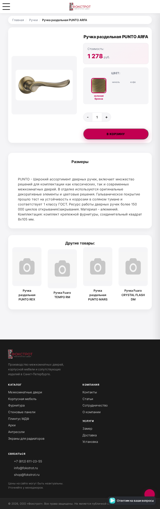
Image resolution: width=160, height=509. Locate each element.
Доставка (89, 435)
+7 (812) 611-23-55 (27, 461)
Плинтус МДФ (18, 419)
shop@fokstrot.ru (26, 475)
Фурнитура (16, 405)
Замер (87, 428)
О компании (91, 412)
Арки (12, 425)
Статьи (87, 399)
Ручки (33, 20)
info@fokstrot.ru (25, 468)
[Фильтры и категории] (149, 494)
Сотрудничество (95, 405)
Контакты (89, 392)
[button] (6, 6)
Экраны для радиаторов (26, 439)
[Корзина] (153, 7)
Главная (18, 20)
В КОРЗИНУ (116, 134)
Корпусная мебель (22, 399)
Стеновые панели (21, 412)
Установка (90, 442)
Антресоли (16, 432)
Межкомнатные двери (25, 392)
